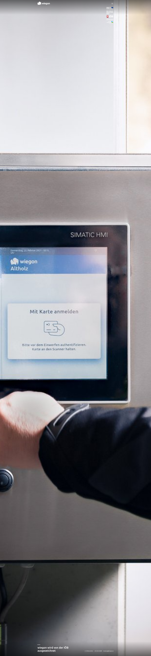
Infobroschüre (89, 651)
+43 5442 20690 (98, 651)
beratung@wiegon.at (108, 651)
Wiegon (44, 3)
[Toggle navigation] (112, 3)
